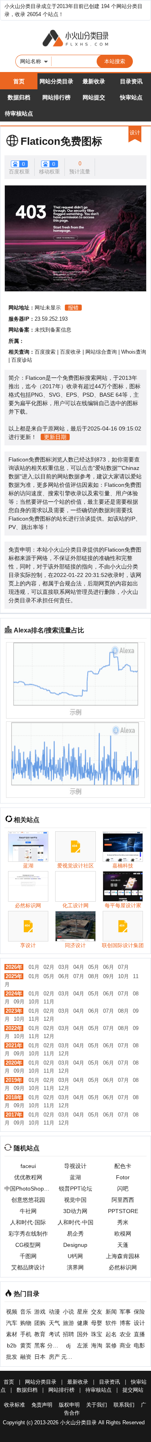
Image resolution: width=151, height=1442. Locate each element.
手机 (25, 1334)
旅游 (68, 1323)
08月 (93, 976)
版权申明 (69, 1405)
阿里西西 (123, 1200)
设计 (139, 1323)
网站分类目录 (56, 81)
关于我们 (96, 1405)
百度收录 (70, 352)
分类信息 (54, 1345)
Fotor (123, 1177)
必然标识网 (123, 1267)
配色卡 (122, 1166)
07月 (123, 967)
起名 (111, 1334)
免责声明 (41, 1405)
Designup (75, 1245)
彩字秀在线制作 (28, 1233)
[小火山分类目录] (75, 39)
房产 (54, 1356)
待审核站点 (19, 113)
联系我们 (124, 1405)
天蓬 (122, 1245)
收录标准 (14, 1405)
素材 (11, 1334)
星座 (82, 1311)
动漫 (54, 1311)
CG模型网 (28, 1245)
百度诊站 (21, 360)
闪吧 (122, 1188)
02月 (48, 967)
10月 (123, 976)
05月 (93, 967)
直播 (139, 1334)
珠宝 (96, 1334)
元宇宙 (68, 1356)
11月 (48, 1002)
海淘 (96, 1345)
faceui (28, 1166)
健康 (82, 1323)
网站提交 (94, 97)
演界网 (75, 1267)
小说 (68, 1311)
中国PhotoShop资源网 (28, 1188)
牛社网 (28, 1211)
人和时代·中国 (75, 1222)
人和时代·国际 (28, 1222)
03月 (63, 967)
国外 (82, 1334)
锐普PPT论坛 (75, 1188)
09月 (108, 976)
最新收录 (94, 81)
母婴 (96, 1323)
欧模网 (122, 1233)
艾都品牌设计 (28, 1267)
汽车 (11, 1323)
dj (68, 1345)
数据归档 (19, 97)
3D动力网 (75, 1211)
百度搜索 (45, 352)
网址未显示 (48, 308)
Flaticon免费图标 (61, 141)
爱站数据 (106, 468)
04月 (78, 967)
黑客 (40, 1345)
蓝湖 (75, 1177)
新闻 (111, 1311)
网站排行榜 (56, 97)
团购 (40, 1323)
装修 (111, 1345)
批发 (11, 1356)
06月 (108, 967)
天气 (54, 1323)
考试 (54, 1334)
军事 (125, 1311)
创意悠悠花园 (28, 1200)
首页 (19, 81)
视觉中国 (75, 1200)
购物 (25, 1323)
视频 (11, 1311)
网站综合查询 (101, 352)
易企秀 (75, 1233)
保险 (139, 1311)
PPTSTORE (123, 1211)
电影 (139, 1345)
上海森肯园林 (123, 1256)
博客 (125, 1323)
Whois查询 (133, 352)
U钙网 (75, 1256)
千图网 (28, 1256)
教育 (40, 1334)
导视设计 (75, 1166)
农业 (125, 1334)
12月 (48, 1019)
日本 (40, 1356)
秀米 (122, 1222)
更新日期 (55, 437)
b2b (12, 1345)
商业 (125, 1345)
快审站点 (131, 97)
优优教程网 (28, 1177)
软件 (111, 1323)
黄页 (25, 1345)
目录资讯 (131, 81)
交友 (96, 1311)
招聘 (68, 1334)
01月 (34, 967)
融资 (25, 1356)
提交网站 (132, 1390)
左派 (82, 1345)
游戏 (40, 1311)
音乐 (25, 1311)
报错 (73, 308)
